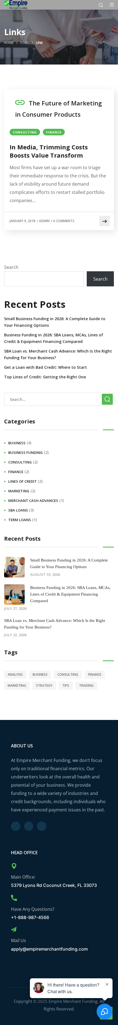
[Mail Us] (13, 929)
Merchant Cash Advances (33, 500)
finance (53, 132)
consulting (25, 132)
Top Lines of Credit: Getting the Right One (45, 376)
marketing (18, 490)
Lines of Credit (22, 481)
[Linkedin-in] (28, 826)
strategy (44, 685)
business (17, 442)
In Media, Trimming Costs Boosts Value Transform (49, 151)
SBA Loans (18, 510)
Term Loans (19, 519)
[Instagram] (41, 826)
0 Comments (63, 221)
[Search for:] (59, 399)
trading (86, 685)
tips (65, 685)
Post (24, 42)
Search (11, 267)
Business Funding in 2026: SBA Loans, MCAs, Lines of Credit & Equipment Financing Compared (53, 338)
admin (44, 221)
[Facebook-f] (15, 826)
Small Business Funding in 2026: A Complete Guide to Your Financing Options (54, 322)
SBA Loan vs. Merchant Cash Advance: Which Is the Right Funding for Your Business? (58, 354)
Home (8, 42)
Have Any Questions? (32, 909)
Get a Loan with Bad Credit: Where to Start (45, 367)
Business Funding (25, 452)
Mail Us (18, 940)
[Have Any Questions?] (14, 898)
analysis (15, 674)
